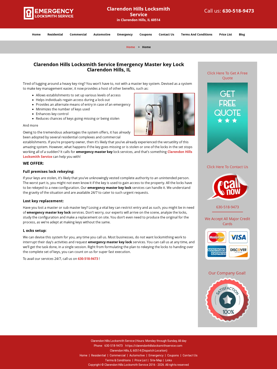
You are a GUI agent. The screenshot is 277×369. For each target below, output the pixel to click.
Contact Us (166, 34)
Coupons (146, 34)
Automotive (101, 34)
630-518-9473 (238, 10)
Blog (242, 34)
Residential (55, 34)
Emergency (125, 34)
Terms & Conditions (118, 360)
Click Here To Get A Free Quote (227, 75)
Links (168, 360)
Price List (225, 34)
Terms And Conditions (196, 34)
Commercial (78, 34)
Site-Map (156, 360)
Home (36, 34)
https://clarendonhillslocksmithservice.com (153, 345)
